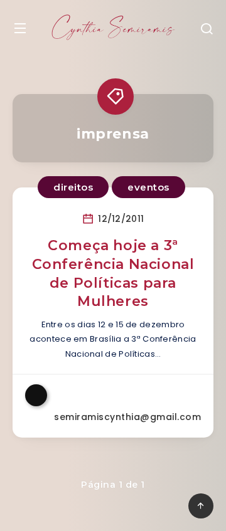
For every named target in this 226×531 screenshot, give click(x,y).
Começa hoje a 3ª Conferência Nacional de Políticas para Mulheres (113, 273)
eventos (148, 187)
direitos (73, 187)
